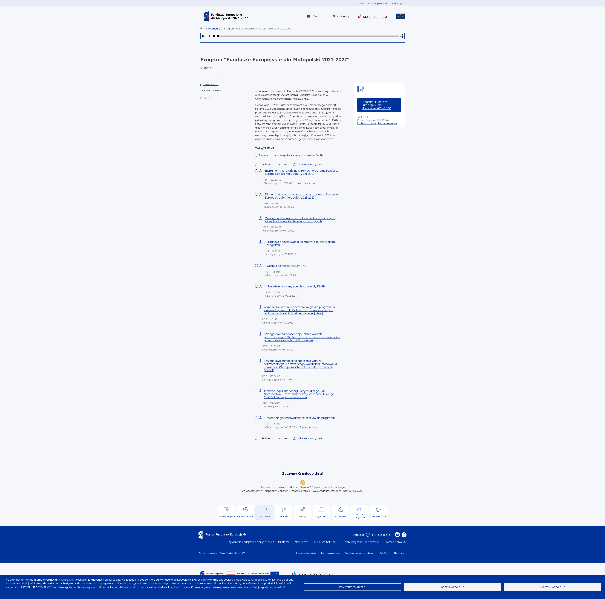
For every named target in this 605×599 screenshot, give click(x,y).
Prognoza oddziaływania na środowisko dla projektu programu (301, 243)
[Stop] (214, 36)
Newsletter (301, 542)
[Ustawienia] (401, 36)
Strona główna (201, 28)
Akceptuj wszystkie (552, 587)
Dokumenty (213, 28)
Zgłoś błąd (384, 553)
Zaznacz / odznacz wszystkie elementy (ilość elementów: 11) (291, 155)
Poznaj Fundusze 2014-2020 (232, 553)
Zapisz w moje (211, 84)
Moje (361, 3)
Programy (396, 3)
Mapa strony (399, 553)
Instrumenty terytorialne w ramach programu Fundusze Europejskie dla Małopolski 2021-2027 (301, 172)
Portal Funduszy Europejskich (226, 534)
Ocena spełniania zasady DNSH (287, 265)
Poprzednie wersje (306, 183)
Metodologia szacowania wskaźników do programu (301, 418)
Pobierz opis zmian (367, 123)
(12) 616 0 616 (381, 534)
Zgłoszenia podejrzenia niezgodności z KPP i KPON (258, 542)
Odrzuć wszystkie (452, 587)
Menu (316, 16)
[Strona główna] (225, 16)
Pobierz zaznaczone (274, 164)
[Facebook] (403, 534)
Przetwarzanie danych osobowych (360, 553)
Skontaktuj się (341, 16)
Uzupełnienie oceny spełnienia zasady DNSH (296, 286)
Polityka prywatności (330, 553)
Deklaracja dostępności (306, 553)
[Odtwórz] (203, 36)
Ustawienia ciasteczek (352, 587)
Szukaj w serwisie (379, 3)
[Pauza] (208, 36)
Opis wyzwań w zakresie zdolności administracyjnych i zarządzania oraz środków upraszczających (300, 219)
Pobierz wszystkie (311, 164)
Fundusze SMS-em (325, 542)
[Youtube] (397, 534)
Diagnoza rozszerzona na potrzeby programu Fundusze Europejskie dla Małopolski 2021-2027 (301, 196)
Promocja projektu (395, 542)
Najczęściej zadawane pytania (361, 542)
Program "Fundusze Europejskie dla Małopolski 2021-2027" (376, 105)
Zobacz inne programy (208, 553)
